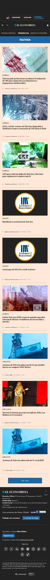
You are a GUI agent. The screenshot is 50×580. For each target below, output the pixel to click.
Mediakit (15, 500)
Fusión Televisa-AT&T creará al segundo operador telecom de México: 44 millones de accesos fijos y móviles (23, 319)
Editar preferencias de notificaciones (14, 507)
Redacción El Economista (11, 231)
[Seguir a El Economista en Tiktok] (27, 554)
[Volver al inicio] (25, 492)
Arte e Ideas (6, 409)
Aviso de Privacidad (20, 503)
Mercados (6, 362)
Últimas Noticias (8, 33)
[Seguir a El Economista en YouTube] (22, 549)
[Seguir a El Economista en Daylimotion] (38, 549)
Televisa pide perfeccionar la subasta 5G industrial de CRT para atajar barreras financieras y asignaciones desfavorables (24, 81)
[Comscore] (20, 574)
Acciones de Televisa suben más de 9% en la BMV (23, 460)
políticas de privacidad (26, 540)
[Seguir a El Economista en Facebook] (6, 549)
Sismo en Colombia (38, 33)
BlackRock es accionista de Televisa (17, 222)
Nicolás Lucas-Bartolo (11, 88)
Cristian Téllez (8, 375)
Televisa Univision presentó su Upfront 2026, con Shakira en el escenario (23, 414)
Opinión (5, 218)
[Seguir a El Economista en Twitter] (11, 549)
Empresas (5, 75)
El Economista (20, 496)
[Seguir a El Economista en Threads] (22, 554)
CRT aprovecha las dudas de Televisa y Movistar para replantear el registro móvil (23, 175)
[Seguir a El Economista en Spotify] (27, 549)
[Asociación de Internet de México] (32, 574)
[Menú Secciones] (2, 25)
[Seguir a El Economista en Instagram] (33, 549)
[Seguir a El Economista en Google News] (44, 549)
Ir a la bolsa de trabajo (31, 518)
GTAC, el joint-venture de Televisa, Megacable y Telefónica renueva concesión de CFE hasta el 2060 (24, 127)
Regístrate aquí (8, 535)
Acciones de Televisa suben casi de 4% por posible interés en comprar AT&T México (23, 366)
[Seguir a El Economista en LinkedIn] (16, 549)
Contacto (7, 505)
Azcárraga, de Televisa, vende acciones (18, 269)
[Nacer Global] (38, 512)
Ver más (25, 480)
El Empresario (30, 496)
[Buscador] (7, 25)
